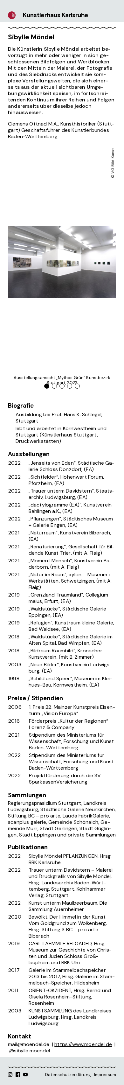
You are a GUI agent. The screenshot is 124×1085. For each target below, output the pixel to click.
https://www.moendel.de (83, 1044)
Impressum (105, 1074)
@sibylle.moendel (29, 1050)
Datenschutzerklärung (68, 1074)
